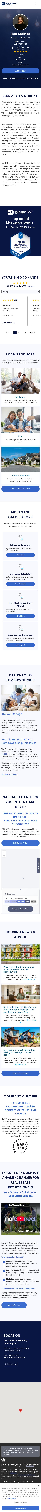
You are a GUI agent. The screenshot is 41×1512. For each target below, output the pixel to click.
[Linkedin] (23, 48)
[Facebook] (12, 48)
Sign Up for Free (14, 1305)
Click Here (34, 78)
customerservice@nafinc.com (26, 1475)
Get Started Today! (20, 843)
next (31, 332)
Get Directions (10, 1364)
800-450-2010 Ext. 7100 (26, 1452)
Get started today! (9, 774)
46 (25, 333)
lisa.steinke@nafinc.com (20, 65)
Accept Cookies (20, 1508)
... (21, 333)
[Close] (38, 1485)
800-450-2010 (30, 1466)
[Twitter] (18, 48)
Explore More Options (20, 489)
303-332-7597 (20, 60)
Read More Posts (20, 1073)
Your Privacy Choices (20, 1502)
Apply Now (20, 70)
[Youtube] (28, 48)
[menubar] (36, 3)
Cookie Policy (11, 1498)
